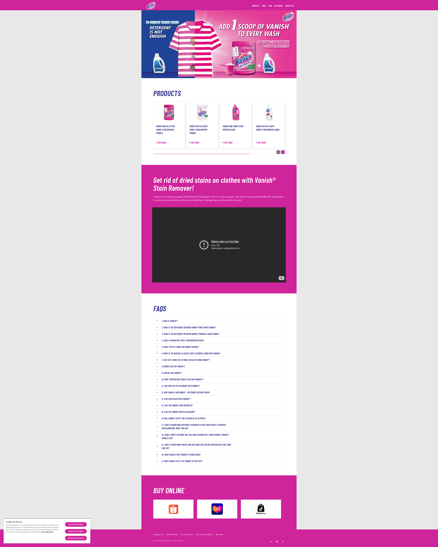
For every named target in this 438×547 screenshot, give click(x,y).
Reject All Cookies (76, 531)
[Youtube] (277, 541)
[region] (47, 530)
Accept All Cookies (75, 524)
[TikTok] (261, 509)
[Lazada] (217, 509)
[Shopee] (173, 509)
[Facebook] (283, 541)
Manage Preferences (76, 538)
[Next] (283, 152)
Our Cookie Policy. (47, 532)
